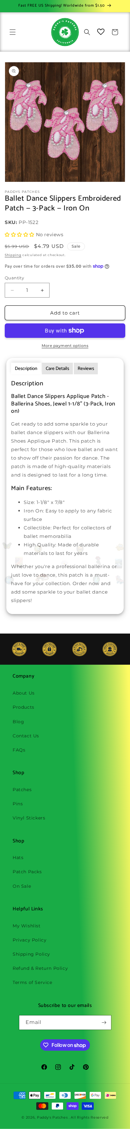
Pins (18, 804)
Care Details (57, 368)
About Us (24, 693)
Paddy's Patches (52, 1117)
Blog (18, 721)
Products (23, 707)
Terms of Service (32, 982)
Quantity (14, 277)
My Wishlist (27, 926)
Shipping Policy (31, 954)
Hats (18, 857)
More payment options (65, 345)
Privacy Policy (29, 940)
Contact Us (26, 736)
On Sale (22, 886)
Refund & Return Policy (40, 968)
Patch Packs (27, 872)
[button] (13, 32)
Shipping (13, 255)
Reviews (86, 368)
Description (26, 368)
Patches (22, 789)
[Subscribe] (104, 1022)
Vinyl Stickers (29, 818)
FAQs (19, 750)
